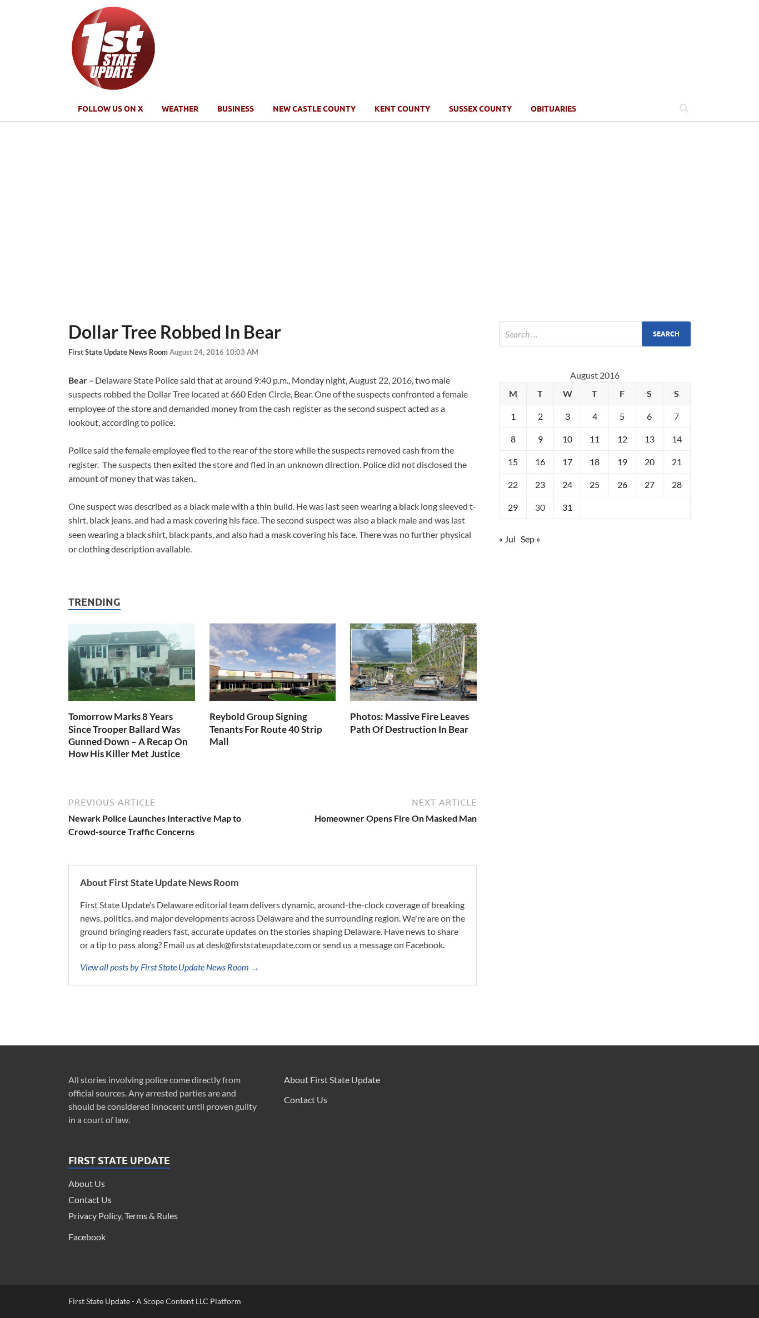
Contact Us (90, 1199)
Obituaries (553, 108)
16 (540, 461)
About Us (86, 1183)
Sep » (530, 539)
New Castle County (314, 108)
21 (677, 461)
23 (540, 484)
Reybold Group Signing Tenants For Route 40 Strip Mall (265, 729)
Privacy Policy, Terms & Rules (123, 1215)
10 (567, 439)
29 (513, 507)
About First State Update (332, 1079)
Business (235, 108)
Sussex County (480, 108)
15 (513, 461)
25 (595, 484)
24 (567, 484)
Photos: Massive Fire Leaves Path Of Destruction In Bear (409, 723)
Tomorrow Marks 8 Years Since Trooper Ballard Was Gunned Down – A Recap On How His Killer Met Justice (128, 735)
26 (622, 484)
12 (622, 439)
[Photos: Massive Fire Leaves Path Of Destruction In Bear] (413, 703)
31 (567, 507)
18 (595, 461)
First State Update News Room (118, 352)
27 (650, 484)
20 (650, 461)
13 (650, 439)
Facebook (87, 1236)
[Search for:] (595, 333)
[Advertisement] (379, 221)
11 (595, 439)
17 (567, 461)
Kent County (402, 108)
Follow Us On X (110, 108)
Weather (180, 108)
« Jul (507, 539)
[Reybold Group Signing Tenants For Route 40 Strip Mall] (272, 703)
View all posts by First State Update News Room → (169, 967)
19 (622, 461)
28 (677, 484)
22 (513, 484)
